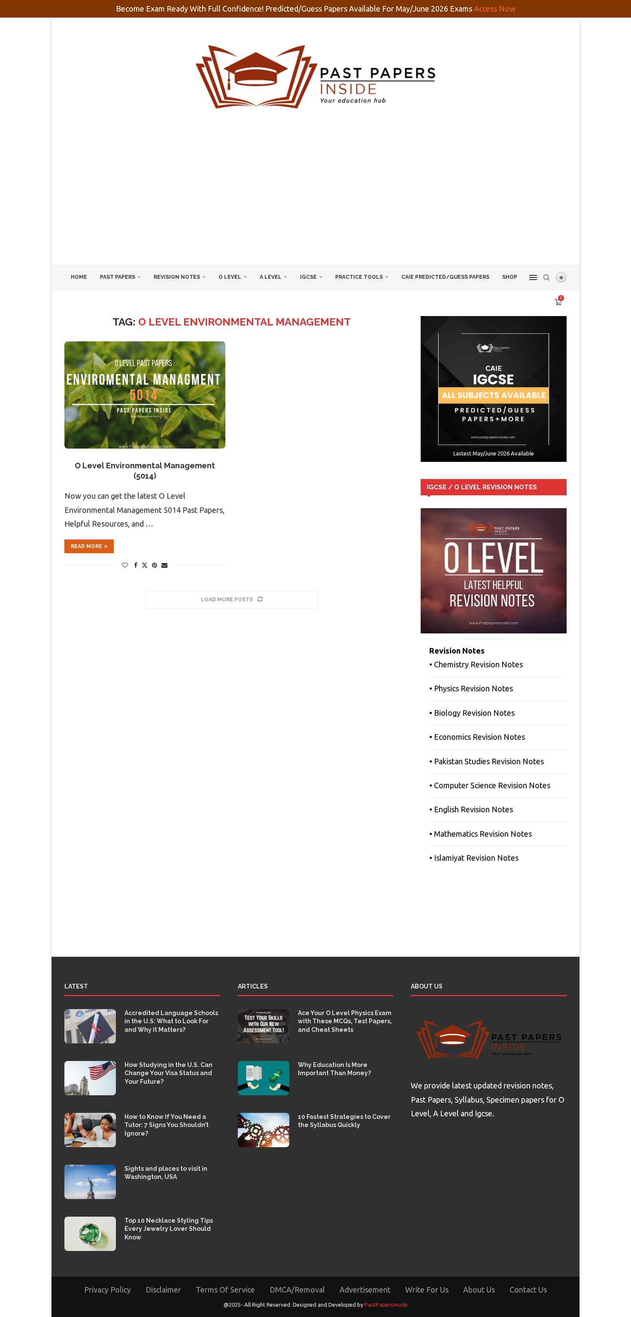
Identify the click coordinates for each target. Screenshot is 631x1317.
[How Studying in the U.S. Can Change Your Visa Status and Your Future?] (90, 1078)
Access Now (495, 8)
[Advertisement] (315, 200)
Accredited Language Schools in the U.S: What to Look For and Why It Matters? (171, 1021)
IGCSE (308, 277)
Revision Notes (177, 277)
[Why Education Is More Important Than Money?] (263, 1078)
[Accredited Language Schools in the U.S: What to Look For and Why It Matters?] (90, 1026)
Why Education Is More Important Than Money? (334, 1069)
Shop (509, 277)
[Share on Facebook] (135, 565)
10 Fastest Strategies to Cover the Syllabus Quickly (344, 1121)
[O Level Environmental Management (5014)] (144, 395)
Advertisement (365, 1289)
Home (79, 277)
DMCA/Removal (297, 1289)
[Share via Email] (164, 565)
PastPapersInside (386, 1305)
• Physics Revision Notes (471, 688)
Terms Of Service (225, 1289)
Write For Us (427, 1289)
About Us (479, 1289)
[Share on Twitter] (145, 565)
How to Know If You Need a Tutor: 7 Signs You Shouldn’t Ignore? (166, 1125)
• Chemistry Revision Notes (476, 664)
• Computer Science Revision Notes (489, 785)
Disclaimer (163, 1289)
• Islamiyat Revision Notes (474, 857)
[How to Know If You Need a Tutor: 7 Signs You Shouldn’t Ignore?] (90, 1130)
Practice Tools (359, 277)
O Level (229, 277)
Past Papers (117, 277)
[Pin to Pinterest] (154, 565)
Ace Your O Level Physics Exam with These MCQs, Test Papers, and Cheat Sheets (345, 1021)
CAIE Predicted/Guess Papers (445, 277)
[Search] (546, 277)
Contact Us (528, 1289)
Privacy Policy (107, 1289)
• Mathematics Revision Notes (480, 833)
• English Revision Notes (471, 809)
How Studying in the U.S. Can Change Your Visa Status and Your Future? (168, 1073)
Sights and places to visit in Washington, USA (165, 1173)
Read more (86, 546)
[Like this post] (125, 565)
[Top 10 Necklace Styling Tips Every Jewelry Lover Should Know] (90, 1234)
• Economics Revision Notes (477, 736)
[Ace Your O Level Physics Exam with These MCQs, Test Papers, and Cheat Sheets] (263, 1026)
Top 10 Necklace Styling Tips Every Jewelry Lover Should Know (168, 1229)
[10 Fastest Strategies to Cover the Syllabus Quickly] (263, 1130)
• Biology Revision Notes (472, 712)
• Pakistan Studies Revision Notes (486, 761)
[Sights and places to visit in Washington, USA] (90, 1182)
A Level (271, 277)
